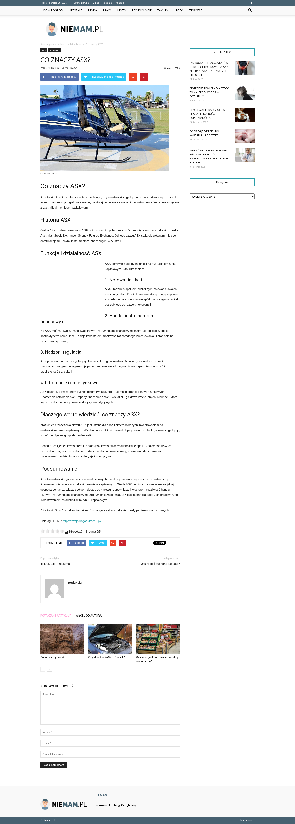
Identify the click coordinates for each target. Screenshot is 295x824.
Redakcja (53, 67)
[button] (250, 10)
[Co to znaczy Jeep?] (62, 639)
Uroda (179, 10)
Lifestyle (75, 10)
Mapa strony (247, 820)
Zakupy (162, 10)
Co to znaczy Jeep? (52, 657)
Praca (107, 10)
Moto (121, 10)
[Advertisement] (182, 29)
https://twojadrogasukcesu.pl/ (82, 521)
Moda (92, 10)
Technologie (142, 10)
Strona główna (81, 2)
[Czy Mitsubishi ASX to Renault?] (110, 639)
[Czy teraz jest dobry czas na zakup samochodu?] (158, 639)
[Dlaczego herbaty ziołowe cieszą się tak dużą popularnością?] (245, 115)
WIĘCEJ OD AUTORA (89, 615)
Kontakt (120, 2)
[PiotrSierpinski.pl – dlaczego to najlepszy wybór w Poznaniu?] (245, 93)
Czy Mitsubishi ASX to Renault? (106, 657)
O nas (96, 2)
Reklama (107, 2)
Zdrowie (195, 10)
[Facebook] (252, 3)
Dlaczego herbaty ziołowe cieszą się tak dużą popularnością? (208, 114)
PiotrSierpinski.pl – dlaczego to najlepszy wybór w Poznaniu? (209, 92)
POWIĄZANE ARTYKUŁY (55, 615)
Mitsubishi (55, 50)
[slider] (52, 531)
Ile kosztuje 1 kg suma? (55, 564)
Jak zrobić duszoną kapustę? (160, 564)
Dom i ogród (53, 10)
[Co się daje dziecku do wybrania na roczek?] (245, 136)
